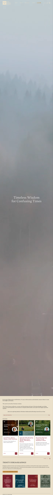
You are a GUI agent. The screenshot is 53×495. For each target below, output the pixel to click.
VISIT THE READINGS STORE (10, 471)
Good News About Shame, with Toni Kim (10, 438)
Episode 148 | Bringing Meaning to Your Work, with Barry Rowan (26, 440)
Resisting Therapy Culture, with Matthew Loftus (41, 439)
